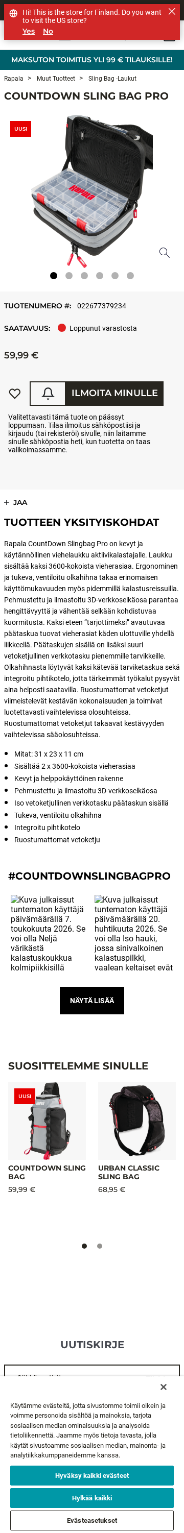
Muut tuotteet (55, 78)
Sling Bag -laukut (111, 78)
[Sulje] (163, 1387)
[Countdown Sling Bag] (47, 1121)
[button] (50, 934)
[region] (92, 1454)
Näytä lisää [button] (92, 1000)
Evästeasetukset (92, 1520)
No (48, 31)
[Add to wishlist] (14, 393)
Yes (28, 31)
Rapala (14, 78)
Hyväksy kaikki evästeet (92, 1475)
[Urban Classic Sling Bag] (137, 1121)
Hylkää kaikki (92, 1498)
